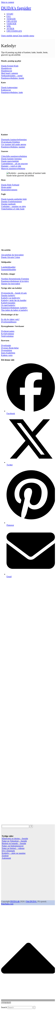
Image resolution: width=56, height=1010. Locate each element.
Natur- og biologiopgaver (13, 846)
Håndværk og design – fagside (15, 838)
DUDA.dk (15, 901)
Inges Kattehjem (8, 353)
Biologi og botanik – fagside (14, 843)
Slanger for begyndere (10, 283)
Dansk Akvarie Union (10, 257)
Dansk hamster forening (11, 159)
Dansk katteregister (9, 87)
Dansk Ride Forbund (10, 185)
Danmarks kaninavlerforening (14, 139)
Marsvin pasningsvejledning (13, 168)
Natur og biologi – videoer (13, 848)
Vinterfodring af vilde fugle (12, 209)
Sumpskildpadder (8, 269)
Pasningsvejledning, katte (12, 92)
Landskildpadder (8, 267)
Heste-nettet (6, 187)
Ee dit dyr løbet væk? (10, 319)
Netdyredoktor (7, 336)
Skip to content (7, 2)
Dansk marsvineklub (10, 161)
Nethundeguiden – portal (11, 75)
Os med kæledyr (8, 305)
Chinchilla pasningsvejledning (14, 156)
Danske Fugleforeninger (11, 201)
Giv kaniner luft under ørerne (13, 144)
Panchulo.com (7, 904)
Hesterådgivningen (9, 190)
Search (4, 1007)
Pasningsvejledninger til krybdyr (15, 281)
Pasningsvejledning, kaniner (13, 147)
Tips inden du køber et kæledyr (14, 310)
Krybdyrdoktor (7, 333)
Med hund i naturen (9, 73)
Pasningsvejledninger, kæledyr (14, 308)
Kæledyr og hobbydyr (10, 298)
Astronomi (6, 858)
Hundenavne (6, 71)
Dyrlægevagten (7, 331)
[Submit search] (34, 1007)
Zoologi (5, 855)
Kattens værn (7, 355)
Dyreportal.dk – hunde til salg (14, 293)
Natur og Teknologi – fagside (14, 841)
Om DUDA (31, 901)
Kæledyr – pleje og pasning (13, 853)
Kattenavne (6, 90)
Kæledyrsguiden (8, 303)
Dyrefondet (6, 345)
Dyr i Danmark (8, 851)
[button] (17, 36)
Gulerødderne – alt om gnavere (14, 163)
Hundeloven (6, 68)
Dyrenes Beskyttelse (10, 348)
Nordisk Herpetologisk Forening (15, 279)
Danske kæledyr (8, 295)
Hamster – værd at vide (11, 166)
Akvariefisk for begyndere (12, 255)
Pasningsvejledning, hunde (12, 78)
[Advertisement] (28, 115)
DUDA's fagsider (16, 8)
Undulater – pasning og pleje (13, 206)
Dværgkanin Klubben (10, 142)
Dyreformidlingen (8, 322)
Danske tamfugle (8, 204)
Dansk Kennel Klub (9, 66)
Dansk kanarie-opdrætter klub (14, 199)
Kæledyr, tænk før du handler (13, 300)
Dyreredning (6, 350)
